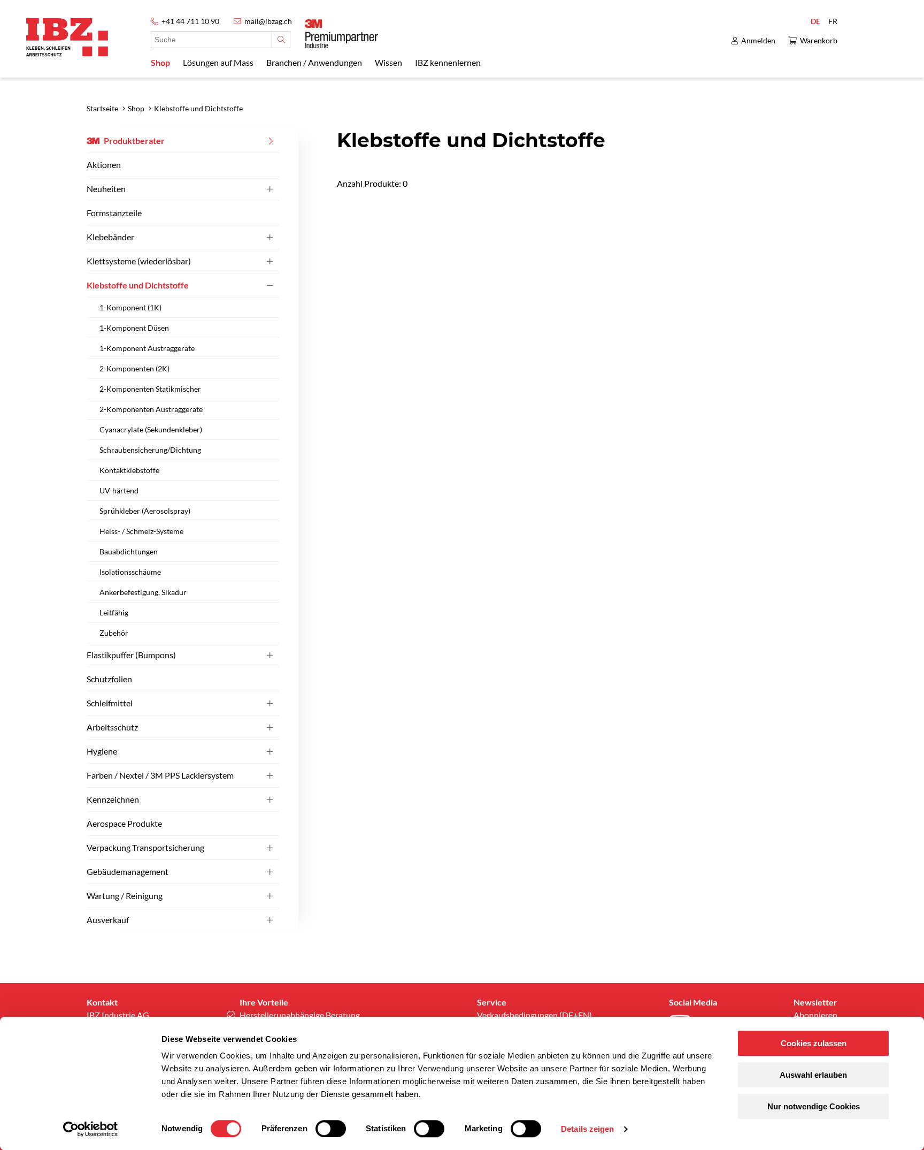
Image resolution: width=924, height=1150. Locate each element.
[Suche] (281, 39)
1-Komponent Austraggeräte (147, 348)
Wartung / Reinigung (125, 895)
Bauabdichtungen (128, 551)
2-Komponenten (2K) (134, 368)
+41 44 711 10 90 (190, 21)
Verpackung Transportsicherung (145, 847)
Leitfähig (113, 612)
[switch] (330, 1128)
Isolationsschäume (130, 571)
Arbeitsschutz (112, 727)
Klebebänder (110, 237)
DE (815, 21)
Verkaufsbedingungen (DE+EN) (534, 1015)
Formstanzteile (114, 213)
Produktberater (134, 140)
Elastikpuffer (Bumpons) (131, 655)
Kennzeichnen (113, 799)
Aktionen (104, 164)
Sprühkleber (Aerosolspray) (144, 510)
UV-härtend (118, 490)
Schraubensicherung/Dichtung (150, 449)
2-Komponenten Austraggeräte (151, 409)
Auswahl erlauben (813, 1074)
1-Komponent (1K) (130, 307)
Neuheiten (106, 189)
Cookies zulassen (813, 1043)
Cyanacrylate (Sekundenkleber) (150, 429)
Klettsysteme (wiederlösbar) (139, 261)
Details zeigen (587, 1128)
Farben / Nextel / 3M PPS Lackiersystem (160, 775)
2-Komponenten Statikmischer (150, 388)
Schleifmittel (110, 703)
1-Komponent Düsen (134, 327)
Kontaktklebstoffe (129, 470)
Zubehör (113, 632)
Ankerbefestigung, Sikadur (143, 592)
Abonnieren (815, 1015)
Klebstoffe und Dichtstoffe (138, 285)
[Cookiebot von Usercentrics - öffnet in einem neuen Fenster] (90, 1129)
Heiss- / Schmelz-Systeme (141, 531)
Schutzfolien (109, 679)
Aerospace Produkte (124, 823)
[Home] (67, 37)
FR (832, 21)
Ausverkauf (108, 920)
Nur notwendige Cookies (813, 1106)
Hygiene (102, 751)
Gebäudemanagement (127, 871)
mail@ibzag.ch (268, 21)
